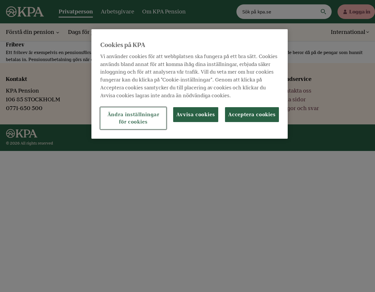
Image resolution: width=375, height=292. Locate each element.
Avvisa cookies (195, 115)
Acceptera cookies (252, 115)
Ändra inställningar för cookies (133, 118)
